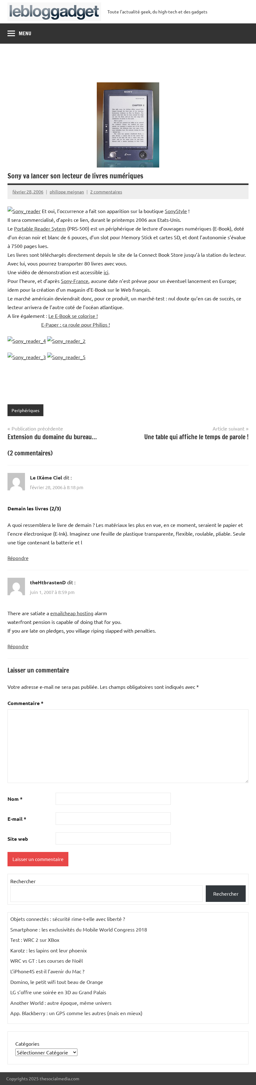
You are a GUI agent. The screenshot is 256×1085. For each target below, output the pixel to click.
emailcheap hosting (71, 613)
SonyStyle (176, 211)
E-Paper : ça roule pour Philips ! (75, 324)
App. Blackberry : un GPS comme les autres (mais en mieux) (76, 1013)
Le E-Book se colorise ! (73, 316)
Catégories (27, 1043)
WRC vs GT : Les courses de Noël (46, 960)
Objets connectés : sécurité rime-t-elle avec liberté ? (67, 919)
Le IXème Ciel (46, 477)
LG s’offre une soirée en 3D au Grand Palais (58, 992)
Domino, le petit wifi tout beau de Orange (56, 982)
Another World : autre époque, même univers (60, 1003)
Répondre (17, 558)
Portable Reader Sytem (40, 228)
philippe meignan (67, 191)
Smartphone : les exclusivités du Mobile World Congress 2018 (78, 929)
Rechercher (23, 881)
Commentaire (25, 703)
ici (106, 272)
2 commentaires (106, 191)
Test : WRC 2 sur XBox (34, 940)
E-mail (16, 818)
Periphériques (25, 410)
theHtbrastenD (48, 582)
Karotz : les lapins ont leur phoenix (48, 950)
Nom (14, 799)
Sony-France (74, 281)
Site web (17, 838)
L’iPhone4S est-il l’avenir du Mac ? (47, 971)
